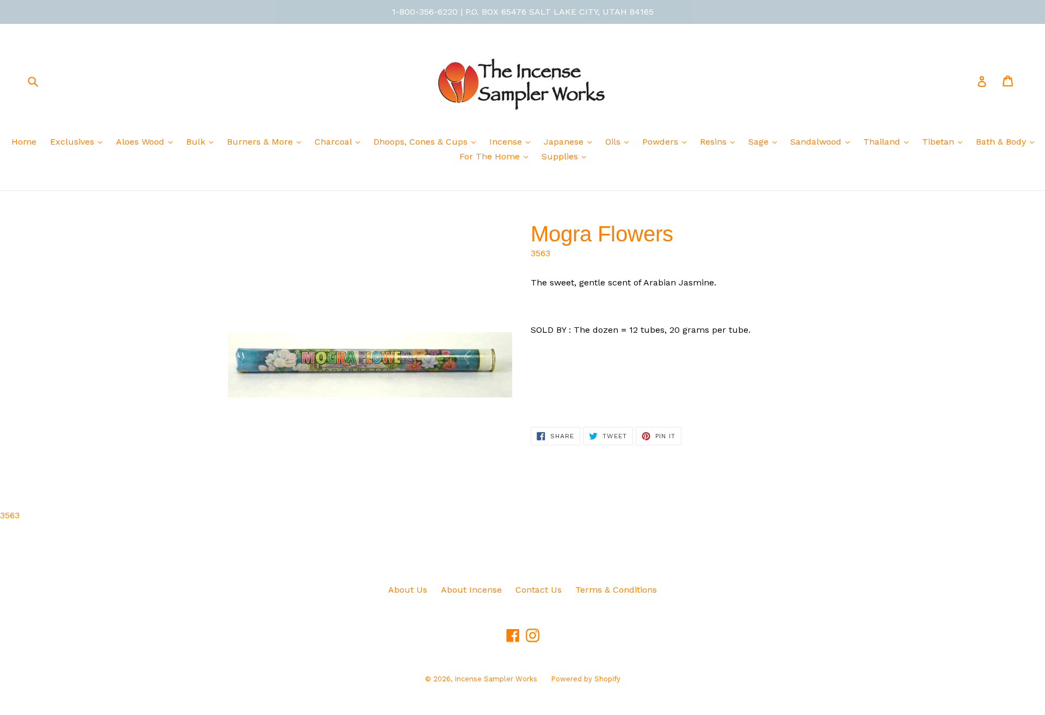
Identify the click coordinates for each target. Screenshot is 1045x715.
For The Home (490, 156)
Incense (507, 141)
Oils (614, 141)
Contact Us (538, 590)
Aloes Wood (141, 141)
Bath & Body (1002, 141)
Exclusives (73, 141)
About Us (407, 590)
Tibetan (939, 141)
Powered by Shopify (585, 679)
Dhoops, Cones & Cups (421, 141)
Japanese (565, 141)
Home (23, 141)
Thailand (883, 141)
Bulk (197, 141)
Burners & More (261, 141)
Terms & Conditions (616, 590)
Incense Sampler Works (495, 679)
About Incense (471, 590)
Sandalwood (817, 141)
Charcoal (334, 141)
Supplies (561, 156)
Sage (759, 141)
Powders (661, 141)
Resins (714, 141)
